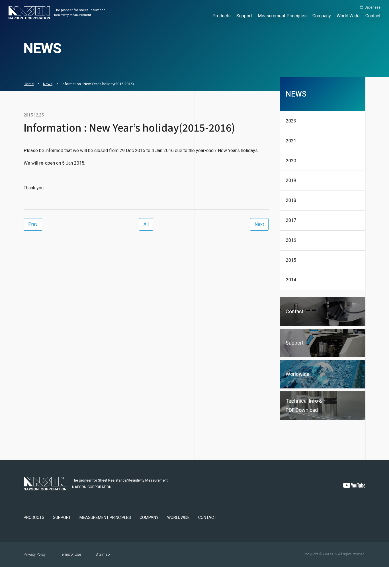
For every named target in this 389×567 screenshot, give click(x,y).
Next (259, 224)
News (47, 84)
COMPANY (149, 517)
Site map (102, 554)
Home (29, 84)
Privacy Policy (35, 554)
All (146, 224)
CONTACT (207, 517)
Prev (33, 224)
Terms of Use (70, 554)
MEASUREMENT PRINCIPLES (105, 517)
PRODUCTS (34, 517)
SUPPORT (62, 517)
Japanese (372, 7)
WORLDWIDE (178, 517)
